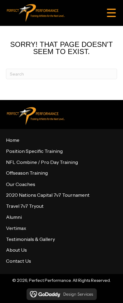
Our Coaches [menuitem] (20, 184)
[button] (109, 13)
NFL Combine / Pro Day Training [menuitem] (42, 162)
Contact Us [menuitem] (18, 261)
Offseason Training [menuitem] (27, 173)
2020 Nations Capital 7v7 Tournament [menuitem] (48, 195)
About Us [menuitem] (16, 250)
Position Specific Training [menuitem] (34, 151)
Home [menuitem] (12, 140)
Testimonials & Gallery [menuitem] (30, 239)
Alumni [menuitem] (14, 217)
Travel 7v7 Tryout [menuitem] (25, 206)
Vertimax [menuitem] (16, 228)
